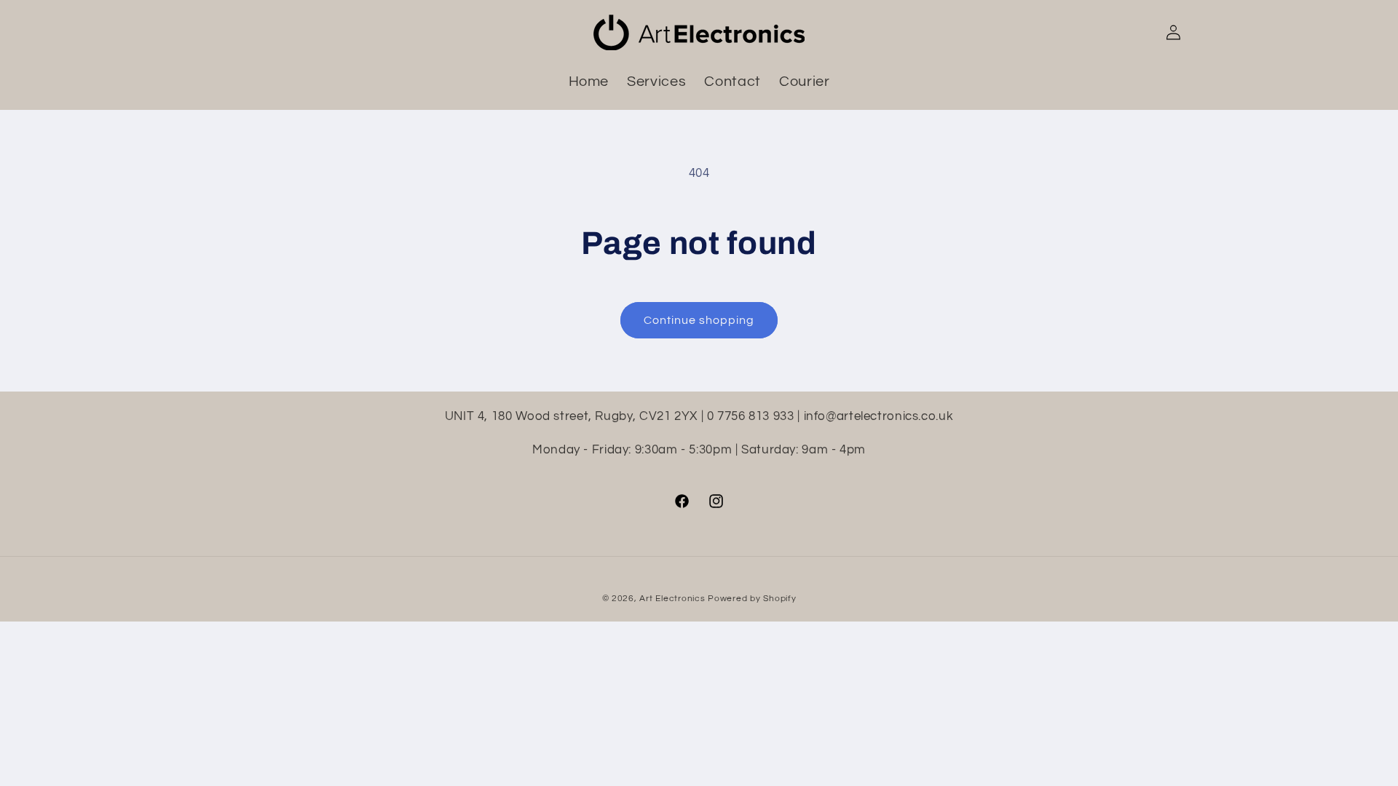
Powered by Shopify (752, 599)
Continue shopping (699, 320)
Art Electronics (672, 599)
